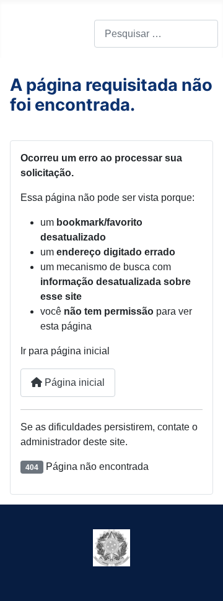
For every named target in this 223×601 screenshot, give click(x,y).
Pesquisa (73, 33)
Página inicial (73, 382)
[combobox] (156, 34)
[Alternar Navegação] (18, 34)
